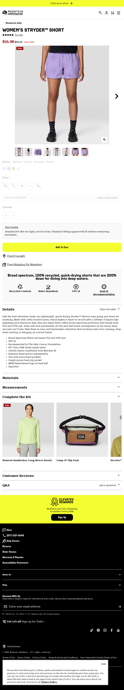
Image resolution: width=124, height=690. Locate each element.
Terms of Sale (23, 658)
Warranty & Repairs (12, 557)
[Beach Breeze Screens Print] (4, 168)
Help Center (13, 540)
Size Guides (11, 227)
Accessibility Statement (15, 562)
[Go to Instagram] (105, 631)
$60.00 (19, 42)
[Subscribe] (120, 606)
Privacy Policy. (49, 682)
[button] (119, 13)
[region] (55, 672)
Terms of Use (36, 614)
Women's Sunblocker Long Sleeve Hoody (27, 460)
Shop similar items (107, 197)
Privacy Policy (53, 614)
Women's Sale (14, 23)
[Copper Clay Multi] (82, 430)
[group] (62, 510)
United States (13, 647)
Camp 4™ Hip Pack (67, 460)
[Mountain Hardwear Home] (12, 13)
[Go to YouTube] (118, 631)
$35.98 (8, 41)
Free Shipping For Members (24, 264)
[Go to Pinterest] (98, 631)
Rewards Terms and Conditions (63, 658)
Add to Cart (62, 247)
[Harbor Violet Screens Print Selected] (9, 168)
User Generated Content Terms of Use (98, 658)
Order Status (9, 551)
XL (38, 186)
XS (5, 186)
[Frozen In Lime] (18, 168)
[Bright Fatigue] (13, 168)
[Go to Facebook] (111, 631)
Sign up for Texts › (23, 621)
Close (103, 664)
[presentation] (100, 13)
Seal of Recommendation (104, 293)
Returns (6, 546)
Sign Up (62, 517)
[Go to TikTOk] (91, 631)
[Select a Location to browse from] (4, 646)
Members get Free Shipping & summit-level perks (62, 510)
